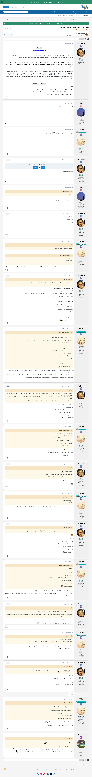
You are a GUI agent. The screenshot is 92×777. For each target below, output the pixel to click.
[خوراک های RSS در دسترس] (4, 769)
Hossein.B (81, 735)
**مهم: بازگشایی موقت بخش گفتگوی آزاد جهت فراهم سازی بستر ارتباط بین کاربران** (47, 2)
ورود (43, 167)
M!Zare (81, 129)
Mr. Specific (79, 33)
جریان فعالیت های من (68, 15)
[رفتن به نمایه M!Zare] (81, 141)
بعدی (83, 39)
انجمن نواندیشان (75, 12)
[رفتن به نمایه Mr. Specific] (86, 34)
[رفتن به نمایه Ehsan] (81, 112)
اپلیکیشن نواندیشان (66, 12)
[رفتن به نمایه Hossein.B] (81, 744)
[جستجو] (5, 12)
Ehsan (81, 103)
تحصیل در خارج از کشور (72, 35)
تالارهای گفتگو (85, 15)
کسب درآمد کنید (56, 12)
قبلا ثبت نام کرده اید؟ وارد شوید (17, 7)
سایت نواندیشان (84, 12)
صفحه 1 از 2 (74, 39)
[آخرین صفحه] (80, 39)
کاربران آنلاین (77, 15)
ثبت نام (6, 7)
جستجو (59, 15)
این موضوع (10, 12)
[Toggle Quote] (71, 191)
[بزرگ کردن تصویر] (39, 48)
